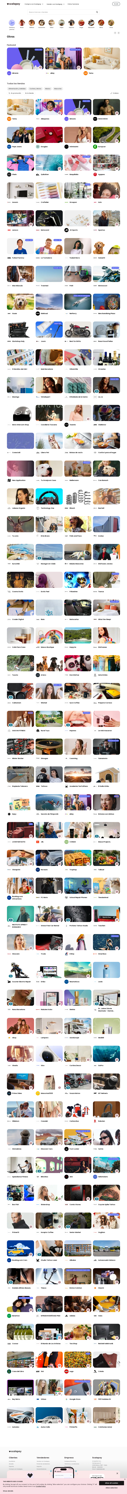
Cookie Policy (41, 1486)
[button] (55, 4)
